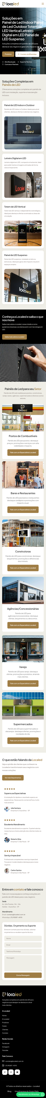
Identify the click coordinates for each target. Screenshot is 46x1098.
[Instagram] (11, 1072)
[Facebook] (4, 1072)
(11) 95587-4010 (16, 917)
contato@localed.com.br (16, 915)
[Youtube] (17, 1072)
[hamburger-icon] (43, 4)
